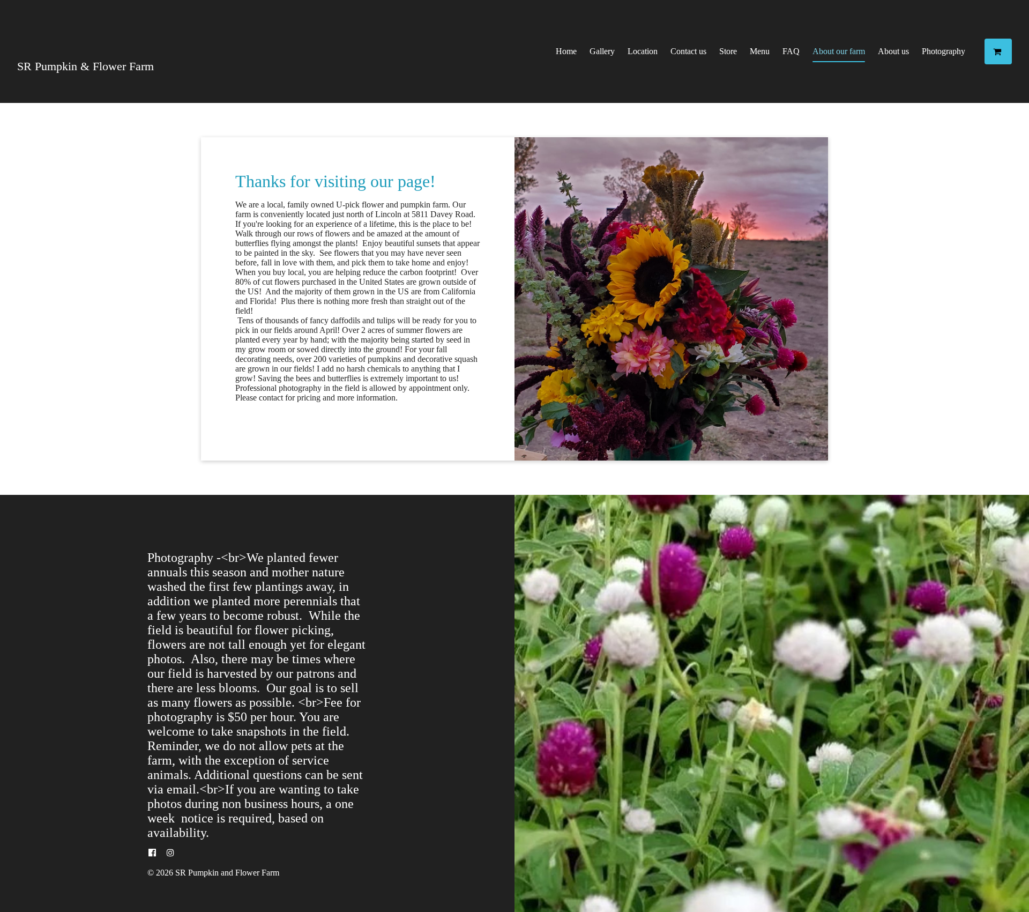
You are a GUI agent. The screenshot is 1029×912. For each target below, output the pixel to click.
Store (728, 51)
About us (893, 51)
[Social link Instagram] (170, 853)
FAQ (791, 51)
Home (566, 51)
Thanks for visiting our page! (335, 181)
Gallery (602, 51)
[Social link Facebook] (152, 853)
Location (643, 51)
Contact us (688, 51)
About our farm (838, 51)
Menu (760, 51)
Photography (943, 51)
